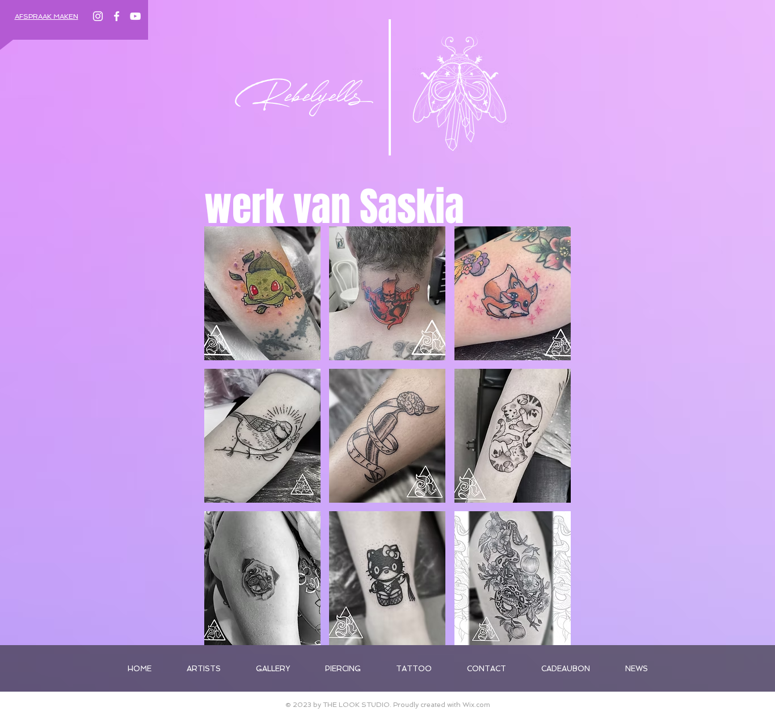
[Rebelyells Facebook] (116, 16)
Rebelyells (298, 101)
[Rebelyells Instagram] (97, 16)
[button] (262, 293)
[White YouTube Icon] (135, 16)
